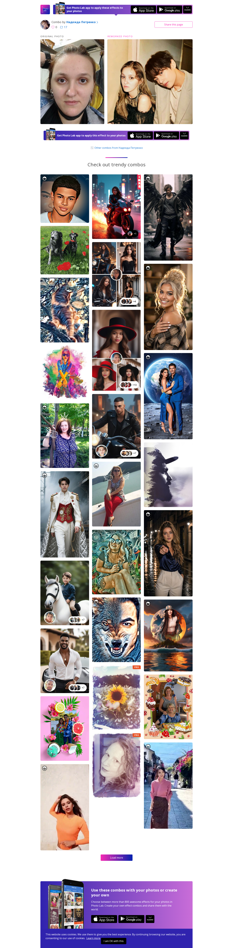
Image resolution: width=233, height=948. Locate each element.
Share (173, 24)
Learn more (93, 938)
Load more (116, 857)
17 (65, 27)
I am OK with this (114, 941)
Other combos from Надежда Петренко (118, 148)
